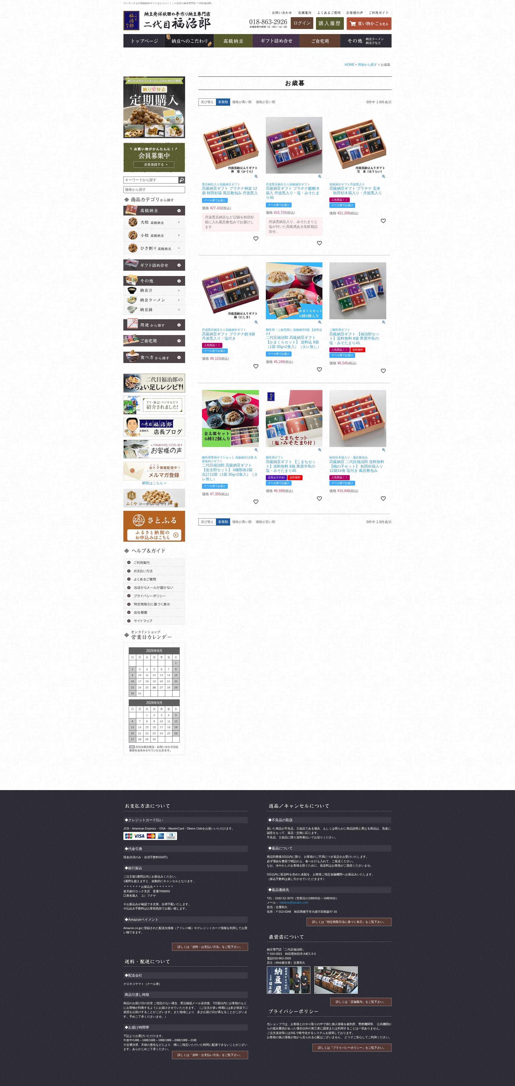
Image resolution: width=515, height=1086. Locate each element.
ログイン (302, 23)
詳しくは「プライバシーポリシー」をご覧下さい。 (352, 1047)
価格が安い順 (265, 102)
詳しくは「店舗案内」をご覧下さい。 (361, 1001)
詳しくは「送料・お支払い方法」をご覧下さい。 (210, 946)
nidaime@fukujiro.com (293, 902)
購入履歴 (330, 23)
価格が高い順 (242, 102)
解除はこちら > (154, 483)
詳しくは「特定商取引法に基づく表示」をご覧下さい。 (349, 921)
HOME (349, 65)
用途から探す (367, 65)
